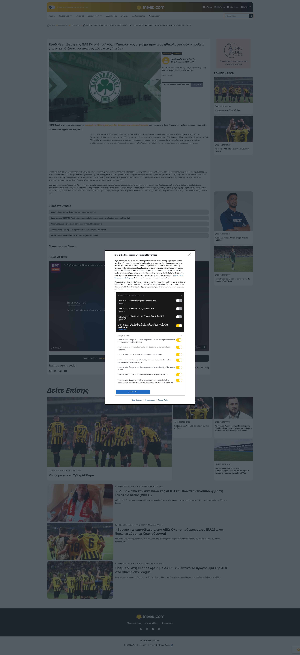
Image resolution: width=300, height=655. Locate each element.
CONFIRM (133, 392)
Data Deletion (137, 400)
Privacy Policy (163, 400)
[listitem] (150, 295)
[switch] (179, 300)
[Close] (190, 255)
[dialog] (150, 327)
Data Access (150, 400)
